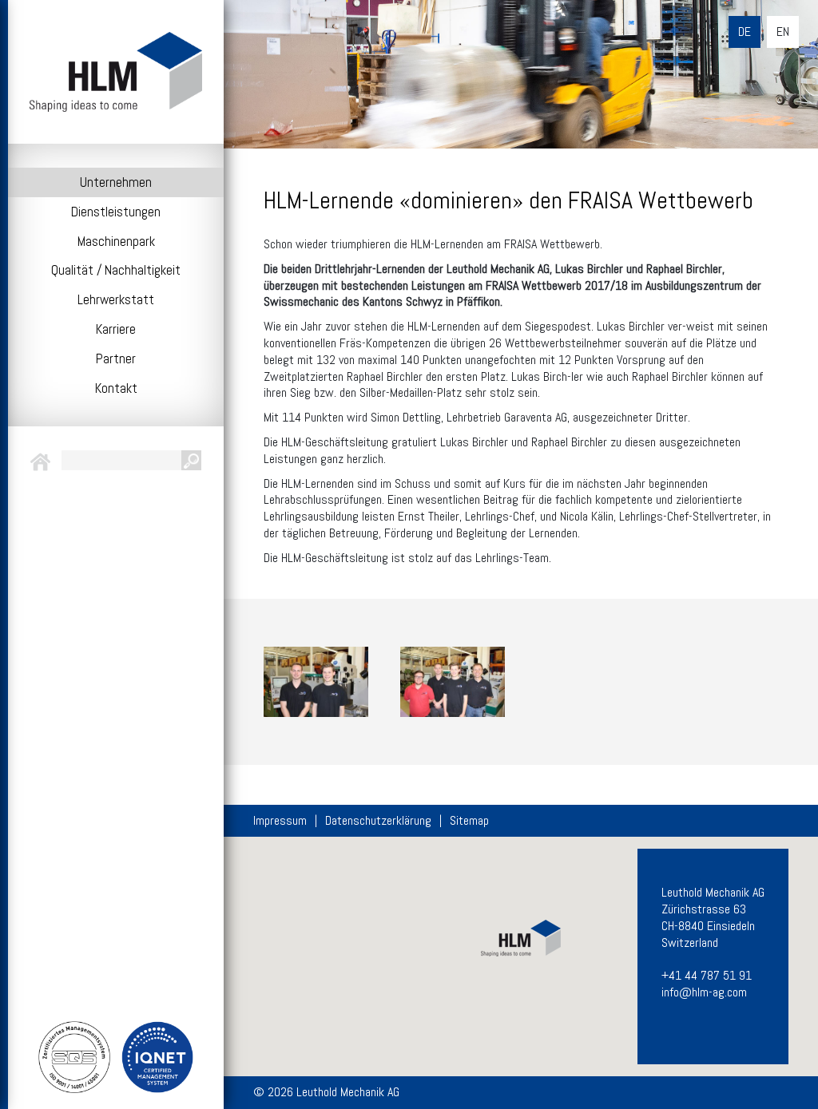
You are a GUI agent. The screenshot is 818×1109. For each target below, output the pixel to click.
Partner (116, 358)
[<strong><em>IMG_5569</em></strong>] (316, 681)
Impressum (280, 821)
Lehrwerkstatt (115, 299)
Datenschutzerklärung (378, 821)
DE (744, 31)
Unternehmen (116, 182)
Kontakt (116, 388)
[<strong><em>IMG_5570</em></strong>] (452, 681)
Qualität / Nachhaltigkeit (116, 270)
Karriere (116, 329)
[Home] (116, 72)
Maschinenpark (116, 241)
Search (191, 460)
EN (782, 31)
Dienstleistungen (116, 211)
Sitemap (469, 821)
